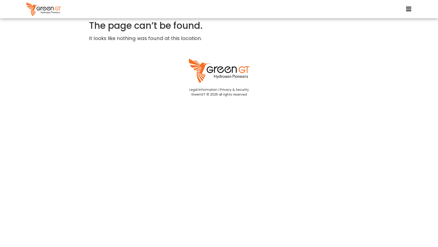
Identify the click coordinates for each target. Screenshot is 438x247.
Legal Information (203, 89)
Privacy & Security (234, 89)
